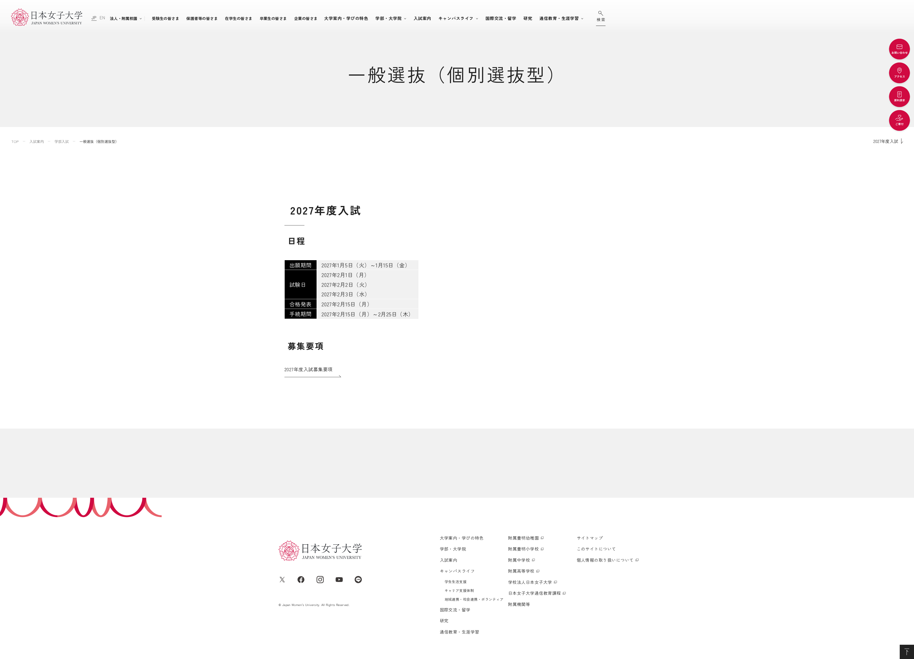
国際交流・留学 (501, 18)
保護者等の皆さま (202, 18)
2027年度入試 (885, 141)
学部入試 (62, 141)
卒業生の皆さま (273, 18)
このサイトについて (596, 549)
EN (102, 17)
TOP (15, 141)
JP (94, 17)
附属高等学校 (521, 571)
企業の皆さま (306, 18)
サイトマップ (590, 538)
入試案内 (422, 18)
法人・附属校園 (123, 18)
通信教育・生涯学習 (559, 18)
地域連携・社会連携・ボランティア (474, 599)
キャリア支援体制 (459, 590)
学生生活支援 (456, 581)
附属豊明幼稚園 (523, 538)
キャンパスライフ (456, 18)
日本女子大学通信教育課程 (534, 593)
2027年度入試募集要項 (308, 369)
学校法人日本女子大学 (530, 582)
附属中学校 (519, 560)
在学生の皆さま (238, 18)
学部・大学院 (388, 18)
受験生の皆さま (165, 18)
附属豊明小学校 (523, 549)
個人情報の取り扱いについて (605, 560)
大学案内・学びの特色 (346, 18)
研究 (527, 18)
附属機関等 (519, 604)
